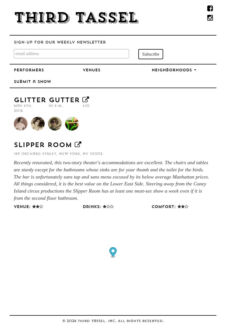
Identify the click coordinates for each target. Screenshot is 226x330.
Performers (29, 70)
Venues (91, 70)
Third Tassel (76, 19)
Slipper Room (43, 145)
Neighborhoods (172, 70)
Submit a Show (32, 82)
